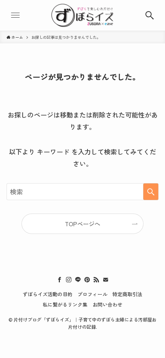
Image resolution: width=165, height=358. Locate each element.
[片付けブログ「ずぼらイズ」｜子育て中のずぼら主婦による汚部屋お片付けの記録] (82, 15)
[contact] (105, 279)
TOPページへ (82, 223)
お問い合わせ (107, 304)
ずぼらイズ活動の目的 (48, 294)
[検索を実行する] (150, 191)
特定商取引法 (127, 294)
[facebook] (59, 279)
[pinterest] (87, 279)
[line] (77, 279)
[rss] (96, 279)
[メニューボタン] (15, 15)
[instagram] (68, 279)
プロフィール (92, 294)
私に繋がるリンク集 (65, 304)
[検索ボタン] (149, 15)
